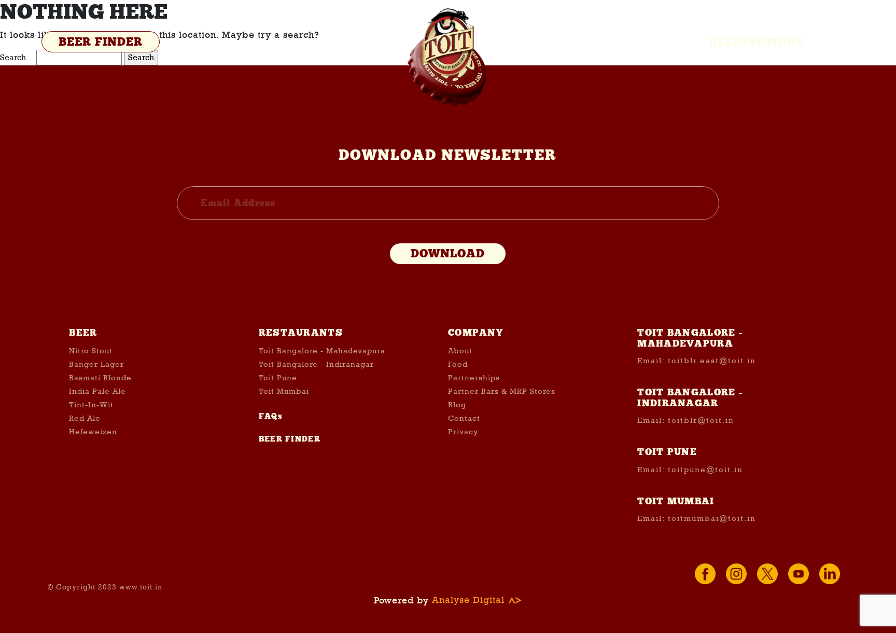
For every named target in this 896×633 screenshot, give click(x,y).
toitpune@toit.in (705, 469)
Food (458, 364)
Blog (457, 404)
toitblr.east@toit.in (712, 360)
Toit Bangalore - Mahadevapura (322, 350)
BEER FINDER (101, 42)
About (460, 350)
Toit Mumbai (284, 391)
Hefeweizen (93, 431)
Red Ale (85, 418)
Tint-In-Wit (91, 404)
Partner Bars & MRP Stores (501, 391)
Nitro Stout (91, 350)
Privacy (463, 431)
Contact (464, 418)
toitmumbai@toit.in (712, 518)
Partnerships (474, 377)
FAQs (271, 416)
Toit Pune (278, 377)
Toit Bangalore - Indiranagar (316, 364)
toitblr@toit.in (701, 420)
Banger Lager (96, 364)
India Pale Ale (97, 391)
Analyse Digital (470, 600)
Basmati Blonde (100, 377)
